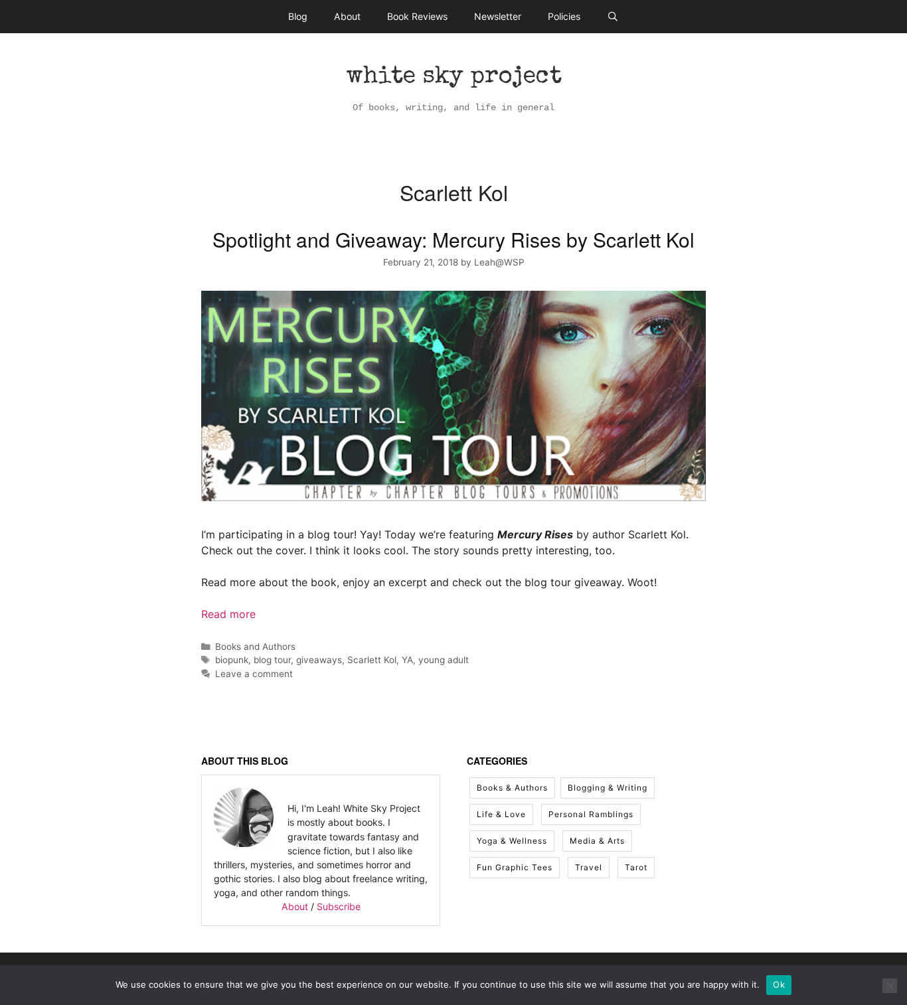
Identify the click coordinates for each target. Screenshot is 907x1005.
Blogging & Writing (607, 788)
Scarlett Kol (371, 660)
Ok (779, 984)
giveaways (319, 660)
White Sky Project (454, 78)
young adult (443, 660)
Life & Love (501, 814)
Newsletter (497, 16)
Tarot (636, 867)
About (347, 16)
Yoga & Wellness (512, 841)
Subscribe (339, 906)
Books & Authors (512, 788)
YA (407, 660)
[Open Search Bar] (613, 16)
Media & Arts (597, 841)
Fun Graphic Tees (514, 867)
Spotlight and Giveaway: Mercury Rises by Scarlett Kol (453, 239)
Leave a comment (254, 673)
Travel (588, 867)
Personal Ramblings (590, 814)
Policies (564, 16)
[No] (889, 985)
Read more (228, 614)
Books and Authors (255, 646)
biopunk (231, 660)
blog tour (272, 660)
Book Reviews (417, 16)
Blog (297, 16)
